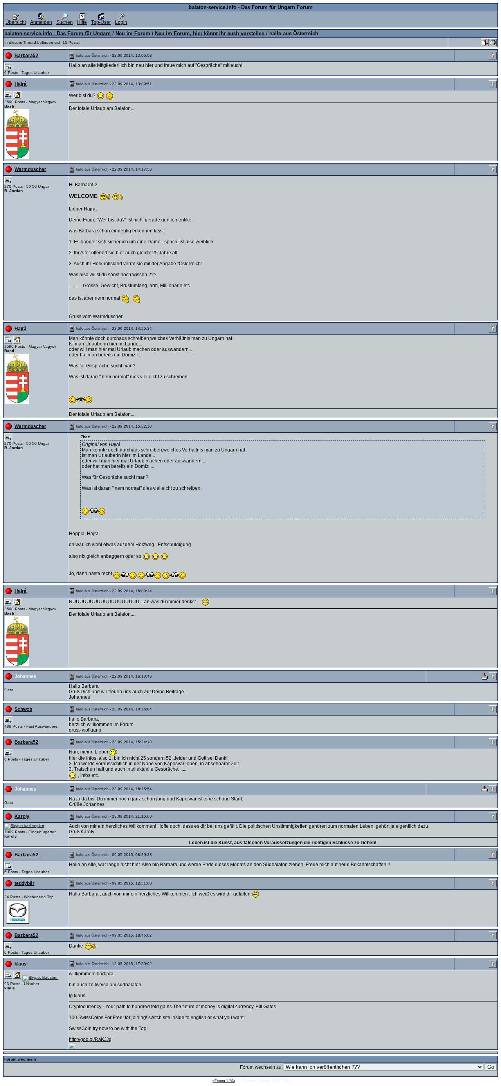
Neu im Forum (132, 33)
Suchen (64, 22)
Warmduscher (30, 169)
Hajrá (20, 84)
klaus (20, 964)
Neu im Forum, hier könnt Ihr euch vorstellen (210, 33)
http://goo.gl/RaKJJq (90, 1039)
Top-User (101, 22)
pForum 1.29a (224, 1081)
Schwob (23, 709)
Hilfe (82, 22)
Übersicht (15, 22)
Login (121, 22)
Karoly (21, 816)
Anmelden (41, 22)
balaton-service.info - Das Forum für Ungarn (57, 33)
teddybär (24, 883)
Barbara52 (26, 55)
